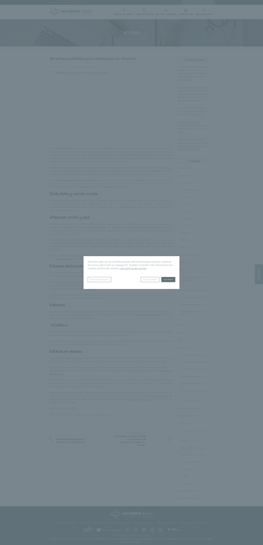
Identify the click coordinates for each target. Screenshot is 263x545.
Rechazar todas (99, 279)
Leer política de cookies (133, 268)
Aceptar (168, 279)
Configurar (150, 279)
